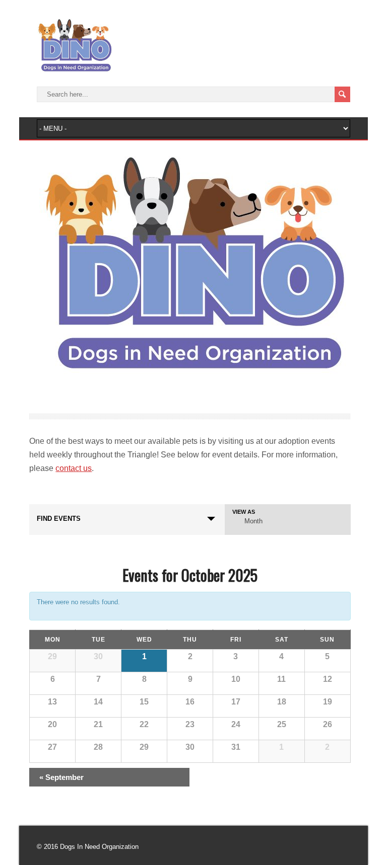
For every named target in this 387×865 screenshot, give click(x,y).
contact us (73, 468)
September (61, 777)
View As (243, 512)
